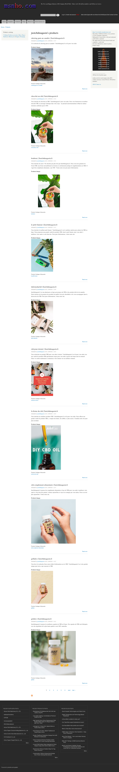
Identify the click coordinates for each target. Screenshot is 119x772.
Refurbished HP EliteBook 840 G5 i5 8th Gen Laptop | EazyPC (44, 711)
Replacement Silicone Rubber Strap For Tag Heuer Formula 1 (44, 749)
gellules (32, 608)
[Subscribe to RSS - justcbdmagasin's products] (32, 695)
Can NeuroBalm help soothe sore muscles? (73, 725)
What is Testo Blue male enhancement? (72, 728)
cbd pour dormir (34, 400)
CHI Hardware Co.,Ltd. (9, 737)
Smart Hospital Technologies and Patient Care (73, 711)
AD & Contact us (97, 84)
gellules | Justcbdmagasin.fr (41, 558)
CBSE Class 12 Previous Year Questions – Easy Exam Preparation (74, 732)
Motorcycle (11, 36)
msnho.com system (13, 767)
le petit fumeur (34, 276)
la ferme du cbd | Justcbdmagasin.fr (44, 411)
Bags (23, 35)
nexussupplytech (8, 721)
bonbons (33, 214)
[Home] (20, 6)
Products (17, 21)
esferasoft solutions (9, 714)
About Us (30, 21)
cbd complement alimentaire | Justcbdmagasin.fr (49, 485)
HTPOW (6, 717)
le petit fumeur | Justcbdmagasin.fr (44, 224)
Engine (17, 36)
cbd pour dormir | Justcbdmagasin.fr (44, 349)
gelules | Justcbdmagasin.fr (41, 619)
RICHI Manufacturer (9, 724)
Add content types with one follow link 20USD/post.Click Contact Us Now (99, 14)
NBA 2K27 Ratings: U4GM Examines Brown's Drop (73, 741)
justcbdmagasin (40, 40)
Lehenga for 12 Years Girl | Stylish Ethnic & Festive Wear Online (43, 726)
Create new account (71, 14)
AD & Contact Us (39, 21)
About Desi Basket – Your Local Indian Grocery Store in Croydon (74, 737)
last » (73, 690)
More (27, 743)
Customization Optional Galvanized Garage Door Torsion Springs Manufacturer (44, 754)
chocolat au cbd (34, 147)
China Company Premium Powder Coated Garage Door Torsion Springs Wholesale (44, 740)
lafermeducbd (34, 338)
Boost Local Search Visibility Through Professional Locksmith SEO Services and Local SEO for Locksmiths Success (73, 747)
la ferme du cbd (34, 474)
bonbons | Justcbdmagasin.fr (42, 158)
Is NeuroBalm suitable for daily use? (71, 719)
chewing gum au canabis (36, 85)
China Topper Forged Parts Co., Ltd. (13, 740)
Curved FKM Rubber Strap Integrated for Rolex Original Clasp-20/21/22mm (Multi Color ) (45, 744)
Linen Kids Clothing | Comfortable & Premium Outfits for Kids (44, 716)
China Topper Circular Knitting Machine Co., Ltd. (16, 730)
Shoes (20, 35)
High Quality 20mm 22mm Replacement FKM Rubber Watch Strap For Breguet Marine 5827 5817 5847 (44, 722)
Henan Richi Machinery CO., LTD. (12, 711)
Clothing (5, 35)
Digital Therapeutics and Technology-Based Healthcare (73, 715)
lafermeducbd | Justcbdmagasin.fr (44, 287)
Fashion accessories (13, 35)
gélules (32, 679)
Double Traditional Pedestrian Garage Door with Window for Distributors (45, 735)
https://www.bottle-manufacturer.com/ (102, 32)
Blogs (24, 21)
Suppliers (10, 21)
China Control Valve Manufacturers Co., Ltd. (15, 733)
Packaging (22, 36)
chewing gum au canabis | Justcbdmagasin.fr (48, 38)
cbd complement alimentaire (37, 548)
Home (4, 21)
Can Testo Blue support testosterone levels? (73, 722)
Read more (84, 89)
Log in (63, 14)
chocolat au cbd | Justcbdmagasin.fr (44, 96)
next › (69, 690)
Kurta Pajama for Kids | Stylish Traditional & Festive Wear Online (44, 731)
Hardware (5, 36)
